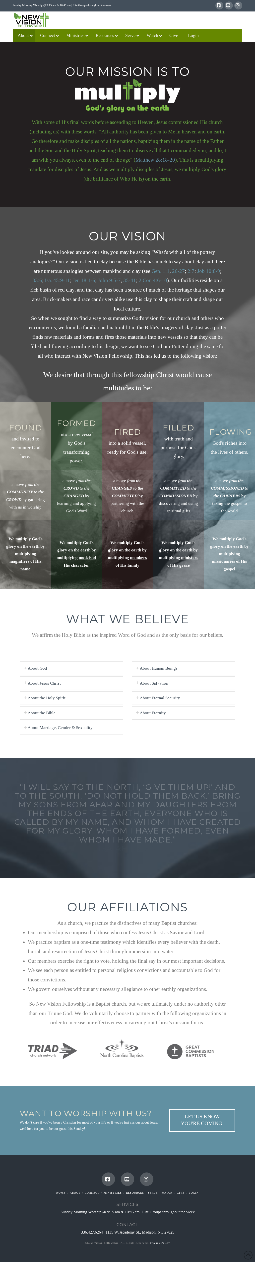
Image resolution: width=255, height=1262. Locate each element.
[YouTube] (229, 5)
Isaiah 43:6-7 (127, 848)
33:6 (37, 280)
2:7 (191, 271)
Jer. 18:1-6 (84, 280)
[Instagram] (238, 5)
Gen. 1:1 (160, 271)
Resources (135, 1192)
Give (181, 1192)
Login (194, 1192)
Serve (153, 1192)
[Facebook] (219, 5)
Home (60, 1192)
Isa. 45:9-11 (57, 280)
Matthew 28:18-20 (155, 160)
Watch (167, 1192)
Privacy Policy (160, 1242)
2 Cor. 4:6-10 (153, 280)
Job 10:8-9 (208, 271)
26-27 (178, 271)
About (75, 1192)
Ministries (113, 1192)
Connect (92, 1192)
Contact (127, 1224)
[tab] (71, 668)
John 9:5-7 (109, 280)
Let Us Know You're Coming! (202, 1120)
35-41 (129, 280)
